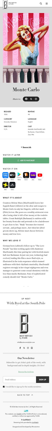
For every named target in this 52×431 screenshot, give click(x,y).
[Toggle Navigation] (46, 3)
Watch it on (10, 169)
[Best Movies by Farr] (10, 3)
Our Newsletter (26, 358)
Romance (14, 122)
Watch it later (11, 155)
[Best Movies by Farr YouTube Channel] (32, 348)
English (30, 122)
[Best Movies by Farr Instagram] (28, 348)
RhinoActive (36, 427)
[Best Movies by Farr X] (24, 348)
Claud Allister (39, 132)
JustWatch (35, 422)
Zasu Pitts (31, 134)
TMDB (19, 414)
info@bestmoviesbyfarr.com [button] (26, 342)
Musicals (7, 122)
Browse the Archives (26, 371)
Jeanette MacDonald (35, 129)
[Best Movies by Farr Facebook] (20, 348)
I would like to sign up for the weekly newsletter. (24, 387)
